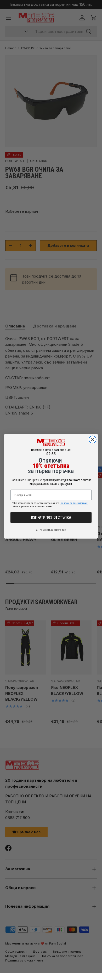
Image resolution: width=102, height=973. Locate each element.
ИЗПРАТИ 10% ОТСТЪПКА (51, 517)
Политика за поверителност (74, 503)
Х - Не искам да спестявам (51, 529)
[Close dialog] (92, 439)
